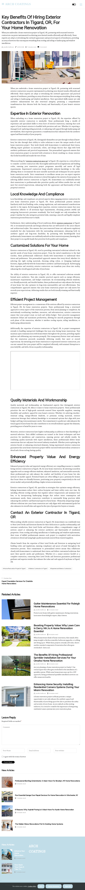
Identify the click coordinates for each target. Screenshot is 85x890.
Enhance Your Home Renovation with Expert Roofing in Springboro (19, 853)
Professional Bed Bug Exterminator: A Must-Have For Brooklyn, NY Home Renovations (47, 781)
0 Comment (43, 47)
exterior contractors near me (37, 161)
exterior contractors (64, 223)
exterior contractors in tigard (38, 568)
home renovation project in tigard (14, 568)
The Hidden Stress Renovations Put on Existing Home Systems (39, 824)
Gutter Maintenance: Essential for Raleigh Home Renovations (57, 605)
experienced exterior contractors (61, 568)
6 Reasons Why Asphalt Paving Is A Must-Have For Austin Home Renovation (44, 810)
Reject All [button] (68, 886)
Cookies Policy (32, 886)
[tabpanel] (41, 67)
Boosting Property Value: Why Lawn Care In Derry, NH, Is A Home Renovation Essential (57, 628)
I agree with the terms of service (15, 757)
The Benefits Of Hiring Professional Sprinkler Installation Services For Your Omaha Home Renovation (55, 657)
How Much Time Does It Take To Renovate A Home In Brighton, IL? (19, 867)
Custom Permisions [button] (53, 886)
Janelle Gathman (8, 47)
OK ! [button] (41, 886)
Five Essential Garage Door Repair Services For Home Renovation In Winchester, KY (46, 795)
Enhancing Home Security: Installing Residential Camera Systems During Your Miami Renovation (56, 687)
